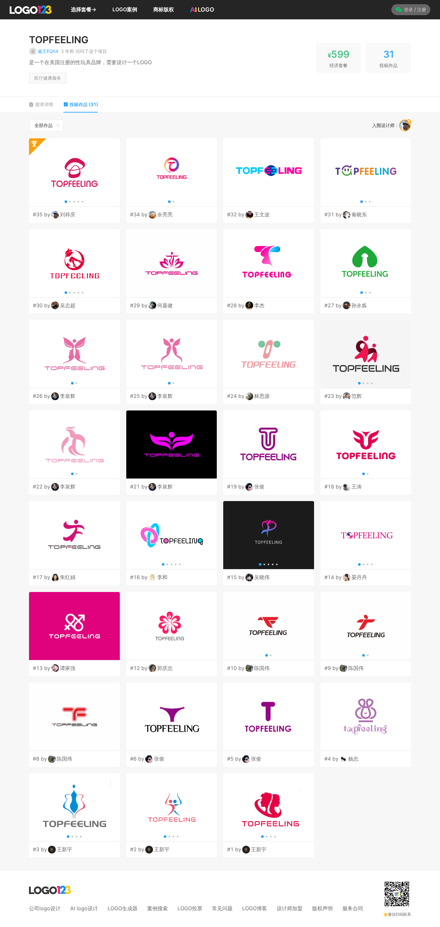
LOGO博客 (254, 908)
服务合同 (352, 908)
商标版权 (163, 9)
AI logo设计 (84, 908)
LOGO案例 (124, 9)
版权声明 (322, 908)
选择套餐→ (83, 9)
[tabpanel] (220, 488)
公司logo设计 (45, 908)
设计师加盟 (289, 908)
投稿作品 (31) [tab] (84, 104)
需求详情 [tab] (44, 104)
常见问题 (222, 908)
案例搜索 (157, 908)
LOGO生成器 (123, 908)
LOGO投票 (189, 908)
